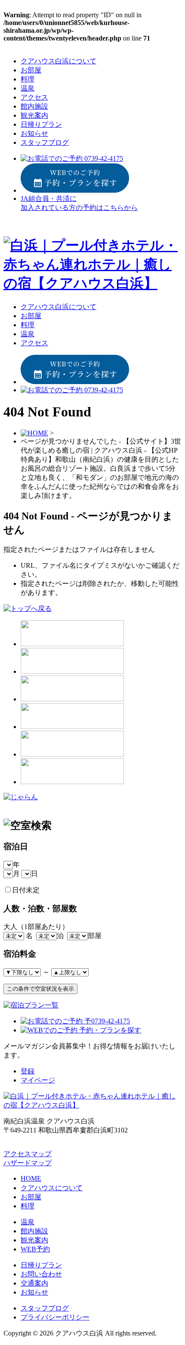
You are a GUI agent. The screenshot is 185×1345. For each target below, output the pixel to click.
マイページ (38, 1080)
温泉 (27, 88)
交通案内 (34, 1283)
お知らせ (34, 133)
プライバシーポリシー (55, 1317)
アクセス (34, 97)
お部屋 (31, 70)
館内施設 (34, 106)
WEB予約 (35, 1249)
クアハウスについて (52, 1188)
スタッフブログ (45, 142)
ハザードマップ (27, 1163)
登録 (27, 1071)
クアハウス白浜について (58, 61)
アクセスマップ (27, 1153)
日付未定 (26, 890)
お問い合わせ (41, 1274)
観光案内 (34, 115)
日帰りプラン (41, 1265)
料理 (27, 79)
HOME (31, 1178)
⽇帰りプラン (41, 124)
